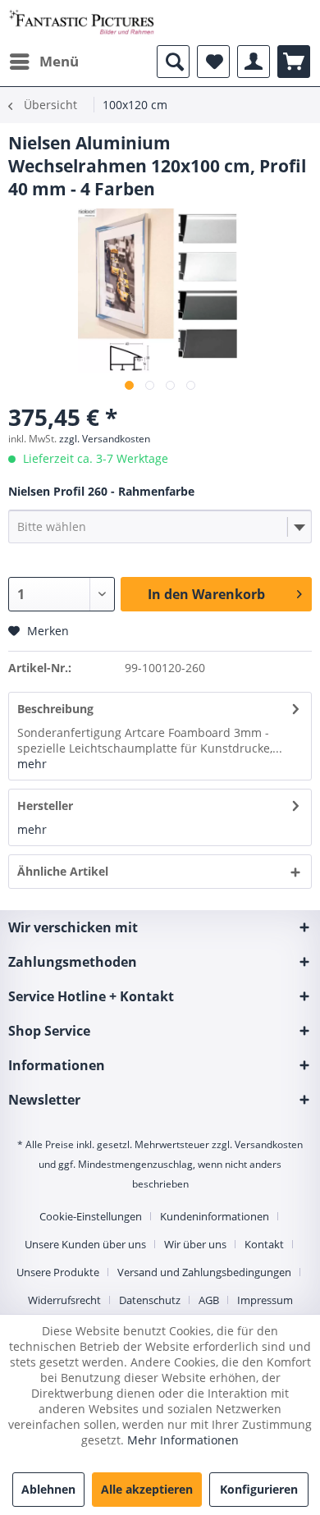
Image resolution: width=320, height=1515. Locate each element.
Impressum (265, 1300)
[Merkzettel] (213, 61)
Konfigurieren (259, 1489)
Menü (59, 61)
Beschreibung (55, 708)
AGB (209, 1300)
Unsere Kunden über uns (85, 1244)
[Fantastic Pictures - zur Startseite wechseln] (81, 22)
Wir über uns (195, 1244)
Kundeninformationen (214, 1216)
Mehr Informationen (183, 1440)
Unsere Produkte (57, 1272)
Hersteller (45, 805)
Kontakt (264, 1244)
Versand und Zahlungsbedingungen (204, 1272)
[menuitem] (43, 61)
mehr (32, 763)
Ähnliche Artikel (62, 871)
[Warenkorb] (293, 61)
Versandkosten (269, 1144)
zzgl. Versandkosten (104, 439)
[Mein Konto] (253, 61)
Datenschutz (150, 1300)
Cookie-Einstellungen (90, 1216)
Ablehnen (48, 1489)
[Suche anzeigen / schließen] (173, 61)
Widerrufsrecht (64, 1300)
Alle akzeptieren (147, 1489)
